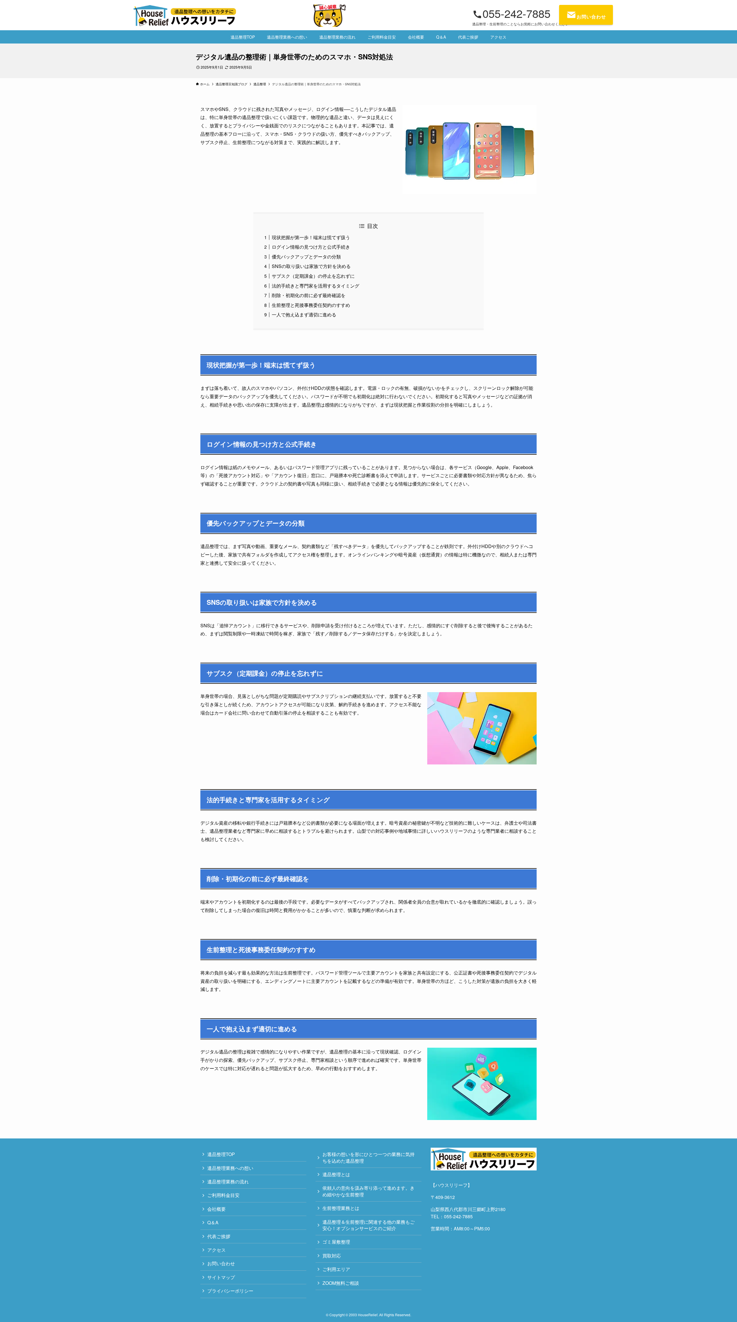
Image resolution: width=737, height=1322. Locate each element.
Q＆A (213, 1222)
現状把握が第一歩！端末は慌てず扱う (311, 237)
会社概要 (216, 1209)
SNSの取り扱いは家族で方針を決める (311, 266)
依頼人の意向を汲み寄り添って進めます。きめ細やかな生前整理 (368, 1191)
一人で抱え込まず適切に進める (304, 314)
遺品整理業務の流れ (228, 1181)
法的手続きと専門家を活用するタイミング (315, 285)
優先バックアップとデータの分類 (306, 256)
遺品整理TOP (221, 1154)
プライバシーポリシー (230, 1290)
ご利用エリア (336, 1269)
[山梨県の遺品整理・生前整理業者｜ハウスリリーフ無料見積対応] (240, 16)
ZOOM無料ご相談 (340, 1283)
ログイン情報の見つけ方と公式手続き (311, 246)
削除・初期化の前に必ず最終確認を (308, 295)
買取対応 (331, 1255)
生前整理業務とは (340, 1208)
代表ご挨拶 (218, 1236)
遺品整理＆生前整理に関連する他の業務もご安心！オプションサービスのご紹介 (368, 1225)
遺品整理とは (336, 1174)
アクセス (216, 1250)
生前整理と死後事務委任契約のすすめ (311, 305)
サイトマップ (221, 1277)
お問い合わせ (221, 1263)
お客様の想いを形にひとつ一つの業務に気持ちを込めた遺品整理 (368, 1157)
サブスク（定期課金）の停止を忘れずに (313, 276)
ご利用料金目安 (223, 1195)
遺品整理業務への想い (230, 1168)
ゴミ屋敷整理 (336, 1241)
